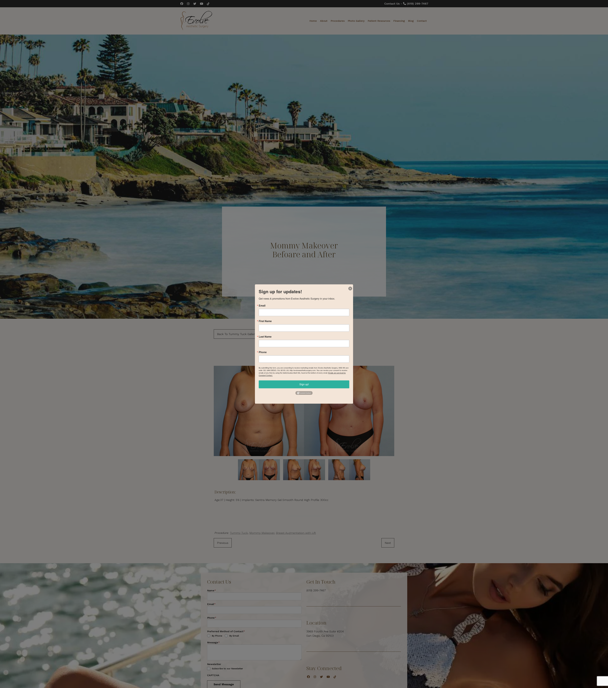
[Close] (350, 287)
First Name (265, 321)
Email (262, 305)
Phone (263, 352)
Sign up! (304, 384)
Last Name (265, 336)
